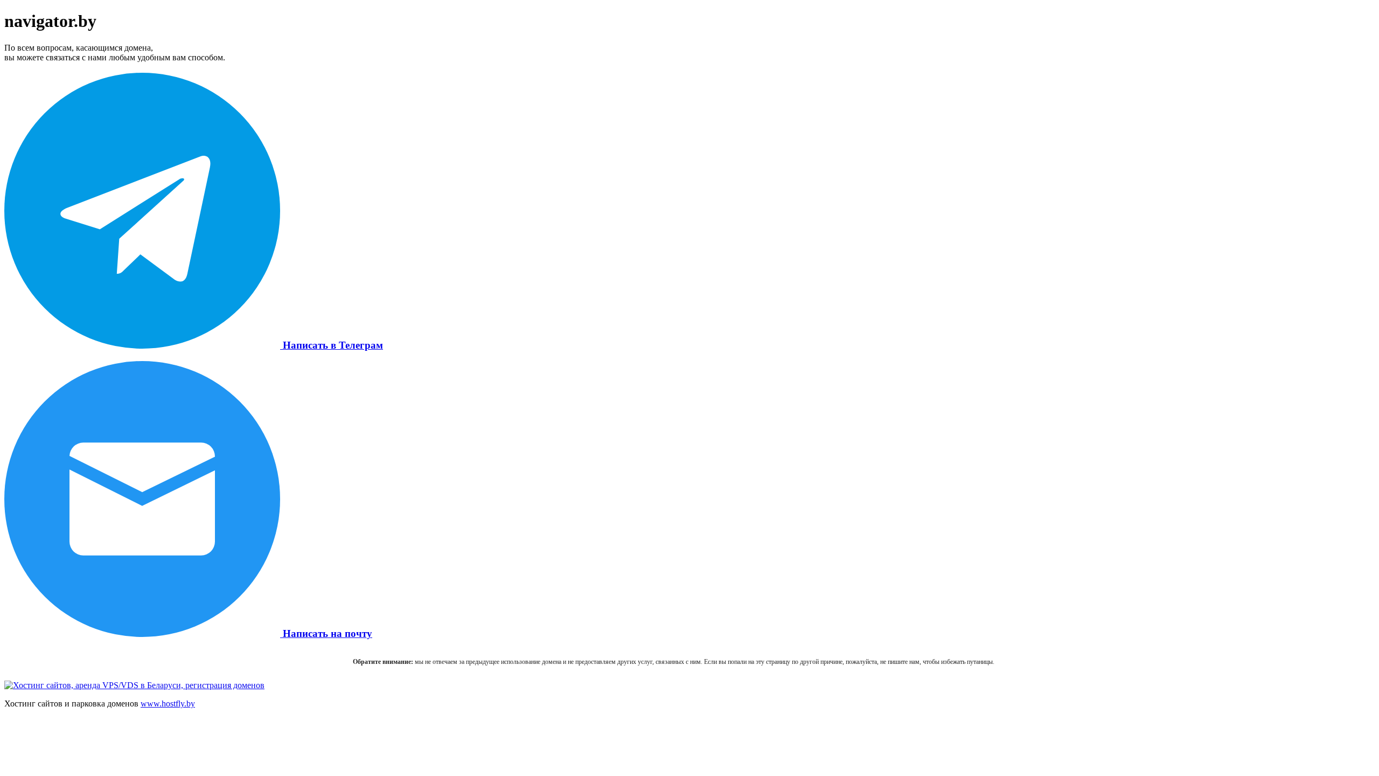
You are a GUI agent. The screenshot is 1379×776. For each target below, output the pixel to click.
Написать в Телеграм (331, 345)
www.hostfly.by (168, 703)
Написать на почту (326, 633)
